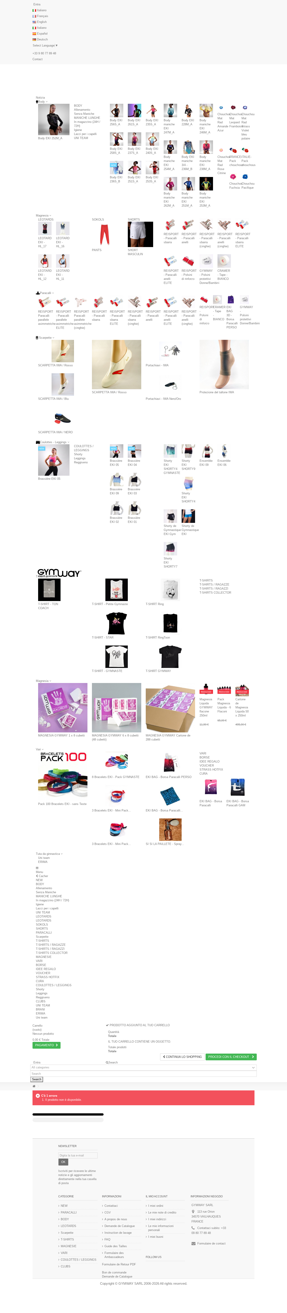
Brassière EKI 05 (49, 478)
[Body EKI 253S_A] (152, 167)
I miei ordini (155, 1205)
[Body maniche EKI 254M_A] (170, 147)
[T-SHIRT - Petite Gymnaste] (116, 590)
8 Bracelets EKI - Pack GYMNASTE (115, 777)
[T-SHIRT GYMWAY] (170, 656)
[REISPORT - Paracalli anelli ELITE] (170, 261)
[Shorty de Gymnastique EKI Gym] (170, 516)
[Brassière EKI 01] (134, 508)
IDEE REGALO (210, 761)
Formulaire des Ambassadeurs (114, 1255)
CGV (107, 1212)
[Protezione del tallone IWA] (224, 364)
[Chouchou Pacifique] (245, 176)
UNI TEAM (81, 138)
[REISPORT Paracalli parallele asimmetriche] (45, 302)
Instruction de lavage (118, 1232)
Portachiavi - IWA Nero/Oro (163, 398)
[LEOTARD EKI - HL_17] (45, 228)
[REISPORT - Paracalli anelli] (188, 224)
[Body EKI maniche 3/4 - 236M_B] (188, 147)
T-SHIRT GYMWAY (158, 671)
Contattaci (111, 1205)
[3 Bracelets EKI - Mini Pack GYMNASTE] (116, 796)
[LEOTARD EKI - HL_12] (45, 261)
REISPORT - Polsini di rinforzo (189, 275)
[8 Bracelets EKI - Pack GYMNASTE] (116, 763)
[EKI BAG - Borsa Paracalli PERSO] (170, 763)
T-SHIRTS (206, 580)
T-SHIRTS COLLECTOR (215, 592)
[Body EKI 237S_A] (134, 139)
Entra (36, 4)
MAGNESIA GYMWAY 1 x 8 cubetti (61, 735)
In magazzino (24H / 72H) (52, 900)
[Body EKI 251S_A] (134, 167)
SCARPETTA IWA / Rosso (55, 365)
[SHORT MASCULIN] (140, 234)
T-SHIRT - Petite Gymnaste (110, 604)
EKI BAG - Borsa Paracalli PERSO (168, 777)
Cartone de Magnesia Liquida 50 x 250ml (242, 707)
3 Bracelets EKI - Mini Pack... (111, 810)
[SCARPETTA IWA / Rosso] (62, 351)
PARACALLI (44, 932)
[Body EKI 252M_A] (54, 119)
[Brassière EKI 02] (116, 508)
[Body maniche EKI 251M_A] (188, 183)
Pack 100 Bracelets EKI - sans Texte (62, 804)
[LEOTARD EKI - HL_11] (63, 261)
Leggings (80, 458)
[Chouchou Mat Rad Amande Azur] (221, 107)
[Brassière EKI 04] (134, 451)
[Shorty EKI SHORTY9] (188, 451)
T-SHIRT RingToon (158, 637)
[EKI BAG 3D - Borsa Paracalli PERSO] (230, 299)
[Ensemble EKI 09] (206, 451)
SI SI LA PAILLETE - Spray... (165, 844)
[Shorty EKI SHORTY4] (188, 483)
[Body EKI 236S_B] (116, 167)
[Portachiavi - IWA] (170, 351)
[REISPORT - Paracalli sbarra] (170, 224)
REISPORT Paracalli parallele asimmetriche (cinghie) (82, 319)
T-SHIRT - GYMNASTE (107, 671)
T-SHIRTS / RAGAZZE (214, 584)
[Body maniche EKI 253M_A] (206, 183)
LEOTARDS (46, 219)
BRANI (40, 1009)
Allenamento (82, 109)
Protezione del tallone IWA (217, 392)
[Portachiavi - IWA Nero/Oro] (170, 384)
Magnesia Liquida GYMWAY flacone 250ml (206, 707)
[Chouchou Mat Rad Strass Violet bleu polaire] (245, 107)
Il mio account (156, 1196)
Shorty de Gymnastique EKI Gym (172, 530)
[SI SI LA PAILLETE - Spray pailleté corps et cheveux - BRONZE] (170, 829)
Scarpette (42, 936)
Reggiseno (81, 462)
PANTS (97, 250)
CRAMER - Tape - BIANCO (223, 275)
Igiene (78, 130)
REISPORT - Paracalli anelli (189, 238)
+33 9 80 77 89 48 (44, 53)
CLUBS (41, 1001)
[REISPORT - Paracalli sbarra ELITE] (242, 224)
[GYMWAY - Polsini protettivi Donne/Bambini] (206, 261)
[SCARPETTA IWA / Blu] (62, 384)
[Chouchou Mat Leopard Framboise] (233, 107)
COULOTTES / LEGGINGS (54, 985)
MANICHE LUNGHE (87, 117)
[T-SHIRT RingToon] (170, 623)
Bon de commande (114, 1272)
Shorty (78, 454)
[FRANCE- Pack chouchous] (233, 150)
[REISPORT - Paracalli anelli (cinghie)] (224, 224)
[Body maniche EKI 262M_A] (170, 183)
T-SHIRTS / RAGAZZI (214, 588)
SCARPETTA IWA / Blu (53, 398)
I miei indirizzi (157, 1219)
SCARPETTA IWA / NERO (55, 432)
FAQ (107, 1239)
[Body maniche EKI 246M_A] (206, 110)
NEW (39, 880)
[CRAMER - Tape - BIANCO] (224, 261)
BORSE (205, 757)
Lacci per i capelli (85, 134)
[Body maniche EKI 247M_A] (170, 110)
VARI (203, 753)
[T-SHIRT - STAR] (116, 623)
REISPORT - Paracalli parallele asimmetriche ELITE (65, 319)
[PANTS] (104, 234)
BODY (78, 105)
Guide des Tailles (115, 1246)
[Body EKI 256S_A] (116, 110)
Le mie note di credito (162, 1212)
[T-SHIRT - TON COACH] (49, 590)
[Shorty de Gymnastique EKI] (188, 516)
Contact (38, 59)
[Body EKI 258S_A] (116, 139)
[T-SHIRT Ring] (170, 590)
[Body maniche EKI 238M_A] (206, 147)
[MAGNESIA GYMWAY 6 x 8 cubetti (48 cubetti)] (116, 707)
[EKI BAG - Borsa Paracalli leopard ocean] (170, 796)
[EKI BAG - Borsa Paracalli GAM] (237, 787)
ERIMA (43, 862)
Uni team (44, 858)
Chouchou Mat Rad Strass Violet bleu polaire (247, 126)
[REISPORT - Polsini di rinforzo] (188, 261)
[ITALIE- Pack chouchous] (245, 150)
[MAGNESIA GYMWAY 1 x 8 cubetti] (62, 707)
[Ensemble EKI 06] (224, 451)
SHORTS (134, 219)
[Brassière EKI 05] (54, 460)
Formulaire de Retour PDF (119, 1264)
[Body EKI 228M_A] (188, 110)
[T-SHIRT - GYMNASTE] (116, 656)
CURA (204, 773)
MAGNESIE (44, 957)
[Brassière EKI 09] (116, 479)
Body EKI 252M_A (50, 138)
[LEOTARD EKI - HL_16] (63, 228)
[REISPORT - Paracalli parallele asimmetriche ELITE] (63, 302)
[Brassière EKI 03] (134, 479)
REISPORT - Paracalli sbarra (171, 238)
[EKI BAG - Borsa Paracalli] (211, 787)
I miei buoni (155, 1236)
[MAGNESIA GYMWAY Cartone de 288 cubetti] (170, 707)
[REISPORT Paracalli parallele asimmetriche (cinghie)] (80, 302)
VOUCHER (207, 765)
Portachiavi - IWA (157, 365)
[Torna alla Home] (34, 1086)
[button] (49, 853)
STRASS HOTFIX (211, 769)
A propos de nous (115, 1219)
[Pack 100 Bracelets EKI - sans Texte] (62, 776)
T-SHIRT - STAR (102, 637)
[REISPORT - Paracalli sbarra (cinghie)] (206, 224)
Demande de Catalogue (119, 1226)
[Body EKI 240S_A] (152, 139)
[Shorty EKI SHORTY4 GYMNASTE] (170, 451)
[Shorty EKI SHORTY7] (170, 548)
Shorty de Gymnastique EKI (190, 530)
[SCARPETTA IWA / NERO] (62, 418)
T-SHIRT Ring (155, 604)
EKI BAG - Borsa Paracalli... (164, 810)
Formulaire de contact (211, 1243)
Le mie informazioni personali (161, 1228)
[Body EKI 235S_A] (152, 110)
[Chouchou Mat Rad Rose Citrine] (221, 150)
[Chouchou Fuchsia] (233, 176)
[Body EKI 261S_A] (134, 110)
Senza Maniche (84, 113)
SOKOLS (98, 219)
